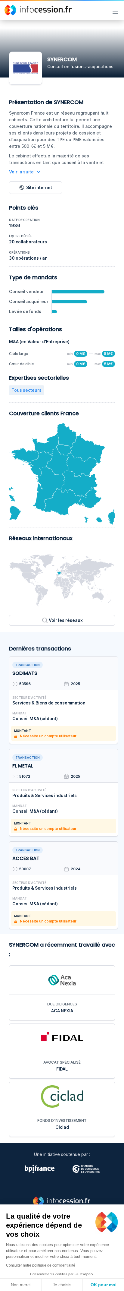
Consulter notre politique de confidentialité (40, 1265)
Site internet (39, 187)
